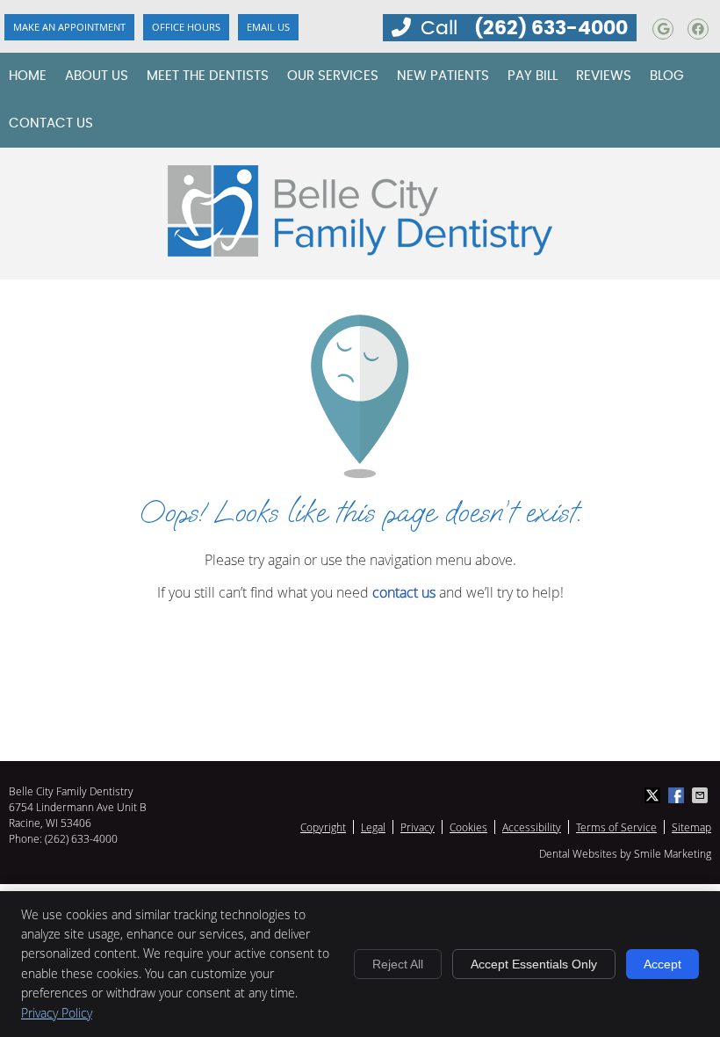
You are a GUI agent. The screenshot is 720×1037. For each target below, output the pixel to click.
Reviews (603, 76)
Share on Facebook (678, 795)
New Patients (443, 76)
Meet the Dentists (208, 76)
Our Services (332, 76)
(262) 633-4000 (551, 28)
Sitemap (691, 827)
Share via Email (701, 795)
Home (28, 76)
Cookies (468, 827)
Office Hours (186, 26)
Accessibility (531, 827)
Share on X (654, 795)
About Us (96, 76)
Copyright (323, 827)
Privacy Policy (56, 1012)
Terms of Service (616, 827)
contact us (404, 592)
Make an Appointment (69, 26)
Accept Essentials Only (534, 964)
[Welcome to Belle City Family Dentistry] (360, 251)
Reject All (397, 964)
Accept (662, 964)
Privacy (417, 827)
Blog (667, 76)
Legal (373, 827)
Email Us (268, 26)
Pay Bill (533, 76)
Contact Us (51, 123)
